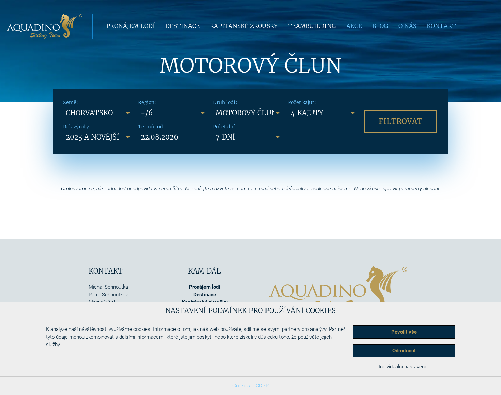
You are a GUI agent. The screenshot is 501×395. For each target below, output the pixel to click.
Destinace (182, 26)
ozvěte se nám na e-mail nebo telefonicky (260, 189)
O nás (407, 26)
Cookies (241, 386)
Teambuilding (312, 26)
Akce (354, 26)
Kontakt (441, 26)
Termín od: (151, 126)
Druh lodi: (225, 102)
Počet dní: (225, 126)
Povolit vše (404, 332)
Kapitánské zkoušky (244, 26)
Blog (380, 26)
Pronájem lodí (130, 26)
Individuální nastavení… (404, 367)
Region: (147, 102)
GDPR (262, 386)
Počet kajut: (302, 102)
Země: (70, 102)
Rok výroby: (77, 126)
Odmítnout (404, 351)
